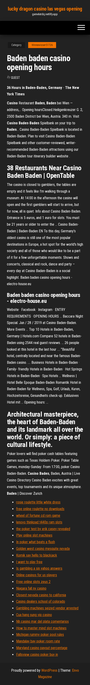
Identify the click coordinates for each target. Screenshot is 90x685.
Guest (15, 78)
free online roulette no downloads (40, 509)
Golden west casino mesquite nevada (43, 548)
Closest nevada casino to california (41, 595)
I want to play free (29, 562)
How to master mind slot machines (41, 628)
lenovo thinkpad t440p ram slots (39, 522)
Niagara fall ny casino (31, 588)
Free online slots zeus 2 (33, 582)
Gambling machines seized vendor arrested (47, 608)
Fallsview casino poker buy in (37, 654)
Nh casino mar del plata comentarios (42, 621)
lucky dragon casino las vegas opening (45, 9)
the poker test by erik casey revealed (43, 529)
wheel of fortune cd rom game (38, 515)
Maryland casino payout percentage (41, 648)
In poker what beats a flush (35, 542)
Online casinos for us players (36, 575)
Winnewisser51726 (42, 45)
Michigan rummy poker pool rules (40, 634)
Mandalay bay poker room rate (38, 641)
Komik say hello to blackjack (36, 555)
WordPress (49, 670)
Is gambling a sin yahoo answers (39, 568)
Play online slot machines (34, 535)
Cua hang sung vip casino (34, 615)
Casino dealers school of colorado (40, 601)
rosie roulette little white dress (38, 502)
